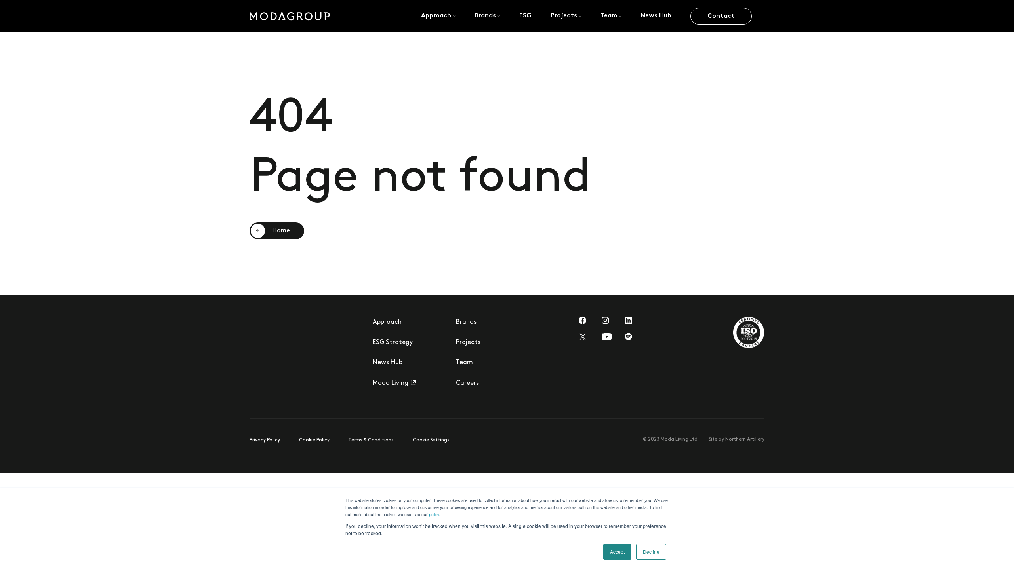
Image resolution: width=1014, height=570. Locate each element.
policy (434, 514)
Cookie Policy (314, 440)
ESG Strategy (393, 342)
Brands (466, 322)
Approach (387, 322)
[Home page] (290, 16)
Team (464, 362)
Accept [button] (617, 551)
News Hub (387, 362)
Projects (468, 342)
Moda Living (390, 383)
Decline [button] (651, 551)
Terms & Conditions (371, 440)
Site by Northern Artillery (736, 439)
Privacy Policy (265, 440)
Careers (467, 383)
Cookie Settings (431, 440)
